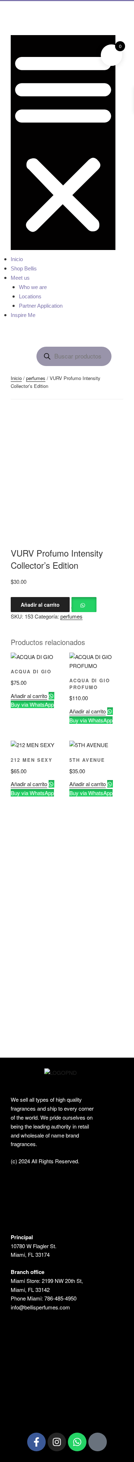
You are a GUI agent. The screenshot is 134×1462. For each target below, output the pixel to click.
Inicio (17, 259)
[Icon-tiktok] (97, 1442)
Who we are (33, 287)
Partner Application (41, 306)
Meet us (20, 278)
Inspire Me (23, 315)
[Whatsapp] (77, 1442)
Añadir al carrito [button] (29, 695)
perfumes (35, 378)
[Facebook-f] (36, 1442)
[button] (63, 142)
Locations (30, 296)
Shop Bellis (24, 268)
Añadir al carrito (40, 604)
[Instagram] (57, 1442)
